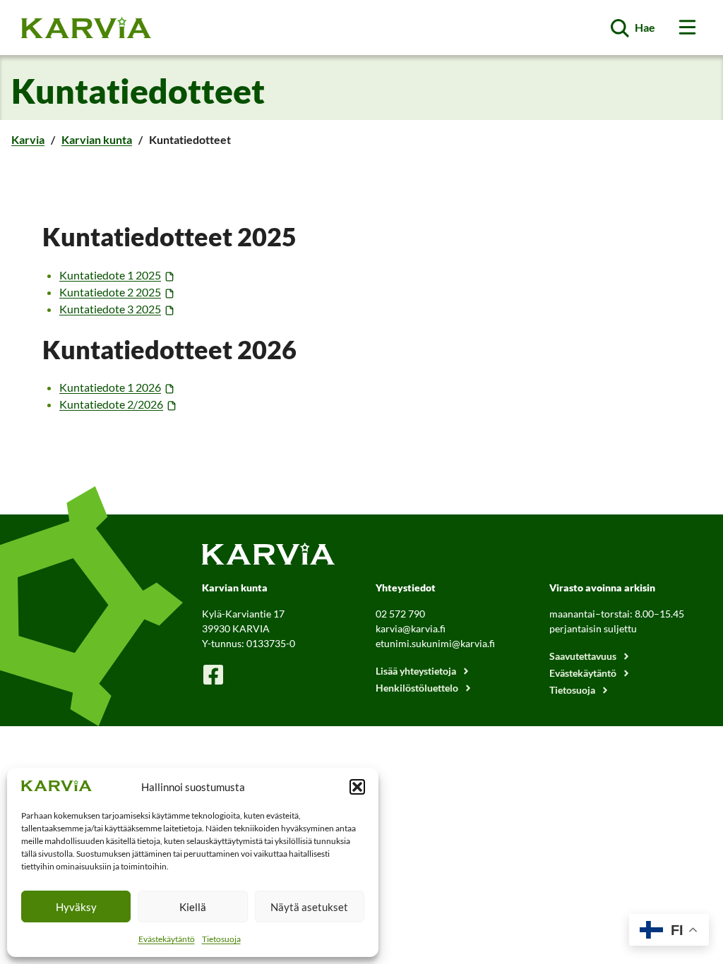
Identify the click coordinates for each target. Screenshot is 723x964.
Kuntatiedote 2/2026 (111, 404)
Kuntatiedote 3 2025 (110, 308)
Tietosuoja (221, 939)
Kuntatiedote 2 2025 (110, 292)
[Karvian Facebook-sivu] (213, 674)
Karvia (27, 139)
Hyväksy (76, 906)
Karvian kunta (96, 139)
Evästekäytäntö (166, 939)
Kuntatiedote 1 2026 (110, 387)
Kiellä (192, 906)
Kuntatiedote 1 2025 (110, 275)
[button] (357, 787)
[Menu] (687, 27)
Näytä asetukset (309, 906)
